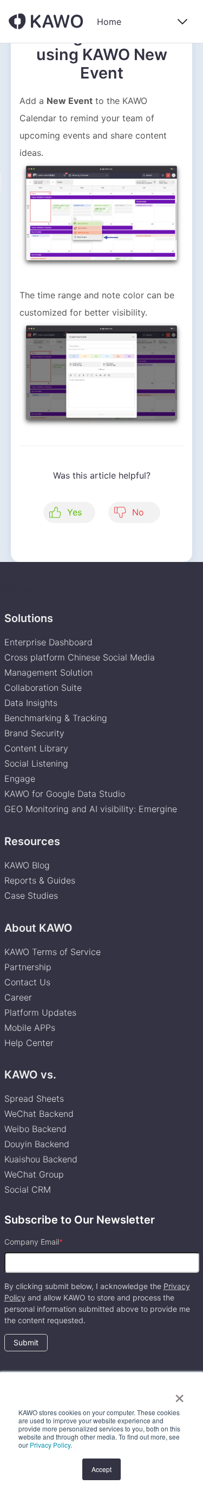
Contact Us (27, 982)
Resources (32, 841)
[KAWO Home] (46, 21)
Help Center (29, 1042)
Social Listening (36, 763)
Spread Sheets (34, 1098)
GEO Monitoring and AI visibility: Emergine (90, 808)
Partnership (27, 967)
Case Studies (31, 895)
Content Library (36, 748)
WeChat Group (34, 1174)
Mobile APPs (29, 1027)
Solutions (28, 618)
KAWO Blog (27, 865)
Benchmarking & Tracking (55, 717)
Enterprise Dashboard (48, 642)
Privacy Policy (50, 1444)
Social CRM (27, 1189)
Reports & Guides (39, 880)
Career (18, 997)
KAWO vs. (30, 1074)
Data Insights (30, 702)
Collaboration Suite (43, 687)
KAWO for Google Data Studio (64, 793)
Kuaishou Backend (40, 1159)
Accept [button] (101, 1469)
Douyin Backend (36, 1144)
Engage (19, 778)
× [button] (179, 1394)
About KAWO (38, 927)
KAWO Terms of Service (53, 951)
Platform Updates (40, 1012)
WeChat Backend (39, 1113)
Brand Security (34, 733)
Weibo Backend (35, 1128)
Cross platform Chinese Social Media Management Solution (79, 665)
